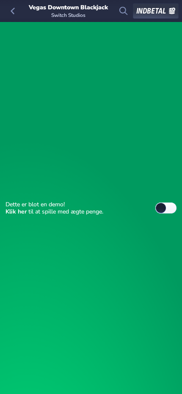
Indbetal (151, 11)
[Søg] (123, 11)
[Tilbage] (12, 11)
